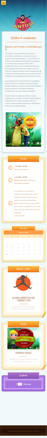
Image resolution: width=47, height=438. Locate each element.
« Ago (6, 232)
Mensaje (27, 384)
